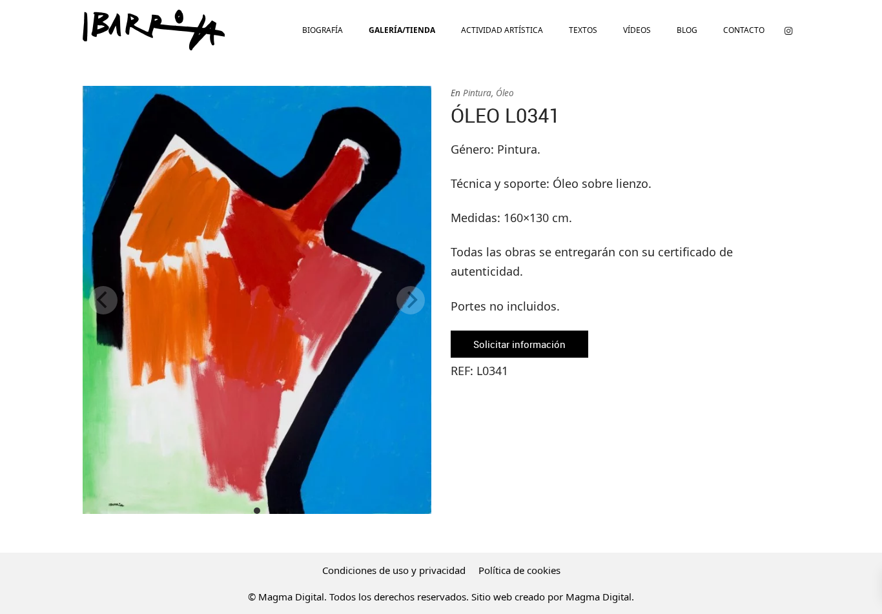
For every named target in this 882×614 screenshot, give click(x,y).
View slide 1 (257, 510)
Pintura (477, 93)
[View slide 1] (257, 300)
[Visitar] (788, 30)
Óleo (505, 93)
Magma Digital (598, 596)
